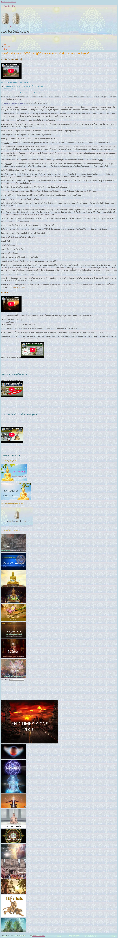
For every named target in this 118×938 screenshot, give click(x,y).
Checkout (7, 46)
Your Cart (10, 6)
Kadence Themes (38, 936)
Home (6, 42)
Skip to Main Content (8, 2)
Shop (5, 44)
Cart (5, 49)
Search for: (5, 679)
